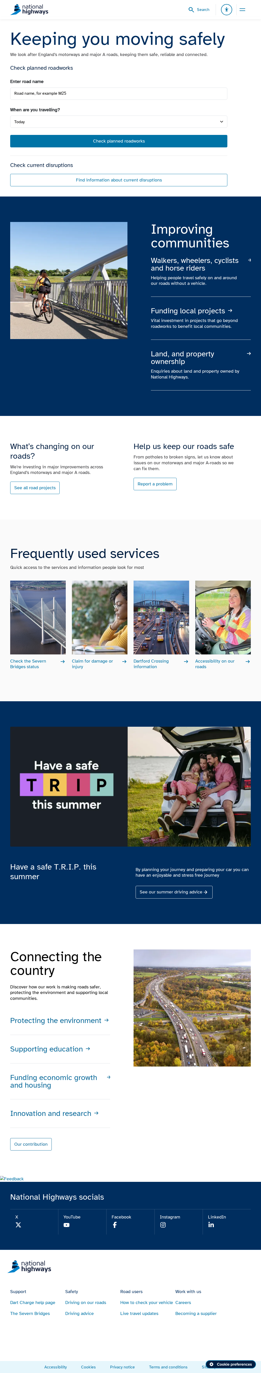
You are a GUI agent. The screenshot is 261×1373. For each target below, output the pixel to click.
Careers (183, 1302)
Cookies (88, 1367)
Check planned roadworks (119, 141)
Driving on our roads (85, 1302)
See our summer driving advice (171, 891)
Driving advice (79, 1313)
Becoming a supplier (196, 1313)
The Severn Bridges (30, 1313)
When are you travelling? (35, 109)
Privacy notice (122, 1367)
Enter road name (27, 81)
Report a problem (155, 483)
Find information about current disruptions (119, 180)
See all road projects (35, 487)
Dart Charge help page (32, 1302)
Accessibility (55, 1367)
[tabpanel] (118, 132)
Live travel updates (139, 1313)
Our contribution (31, 1144)
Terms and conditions (168, 1367)
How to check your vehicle (146, 1302)
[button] (12, 1178)
